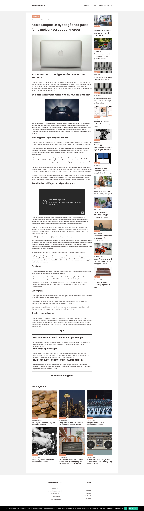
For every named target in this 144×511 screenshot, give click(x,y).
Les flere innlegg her (62, 375)
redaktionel (36, 16)
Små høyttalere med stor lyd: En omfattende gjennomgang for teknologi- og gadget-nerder (71, 461)
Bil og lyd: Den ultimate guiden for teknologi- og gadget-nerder (71, 423)
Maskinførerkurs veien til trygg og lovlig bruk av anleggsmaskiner (103, 261)
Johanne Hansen (52, 20)
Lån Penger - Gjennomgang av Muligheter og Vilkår (43, 423)
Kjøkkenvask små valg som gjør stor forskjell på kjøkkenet (102, 33)
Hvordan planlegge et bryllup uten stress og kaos (102, 123)
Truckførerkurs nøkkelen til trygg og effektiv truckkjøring (103, 238)
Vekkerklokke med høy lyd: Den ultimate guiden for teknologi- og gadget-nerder (99, 461)
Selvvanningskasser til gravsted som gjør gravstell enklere (102, 56)
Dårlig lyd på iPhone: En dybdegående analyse (95, 423)
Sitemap (88, 498)
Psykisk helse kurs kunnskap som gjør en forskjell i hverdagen (102, 214)
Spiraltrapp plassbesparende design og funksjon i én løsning (103, 147)
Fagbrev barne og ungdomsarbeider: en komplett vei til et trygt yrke (102, 170)
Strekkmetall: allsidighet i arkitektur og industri (103, 78)
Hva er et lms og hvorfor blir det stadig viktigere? (103, 192)
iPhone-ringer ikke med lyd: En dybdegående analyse (43, 460)
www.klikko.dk (57, 499)
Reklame (86, 5)
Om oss (93, 5)
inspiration (97, 25)
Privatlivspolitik (133, 508)
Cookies (100, 5)
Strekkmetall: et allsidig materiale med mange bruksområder (102, 100)
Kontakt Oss (108, 5)
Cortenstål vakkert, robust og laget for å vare (102, 284)
